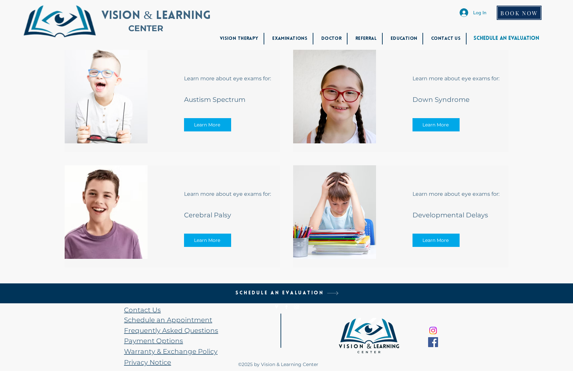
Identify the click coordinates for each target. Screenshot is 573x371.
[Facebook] (286, 306)
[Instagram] (296, 306)
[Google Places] (276, 306)
